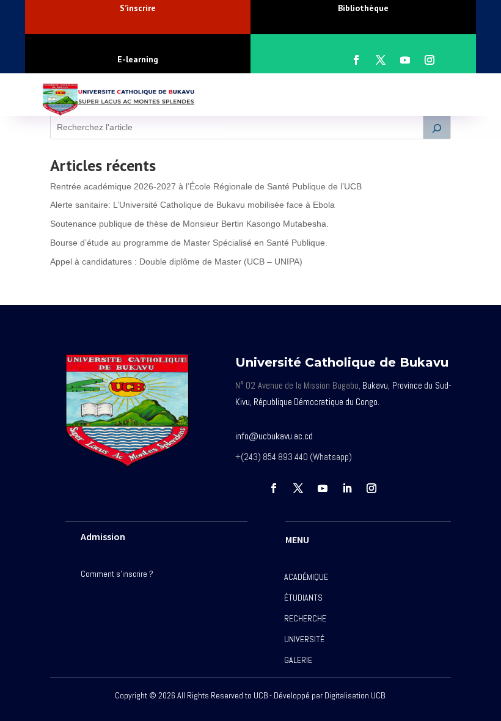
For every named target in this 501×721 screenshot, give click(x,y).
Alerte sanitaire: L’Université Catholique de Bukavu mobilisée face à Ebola (192, 205)
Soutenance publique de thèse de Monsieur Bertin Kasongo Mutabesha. (189, 224)
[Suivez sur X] (380, 60)
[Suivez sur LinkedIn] (347, 488)
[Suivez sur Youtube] (405, 60)
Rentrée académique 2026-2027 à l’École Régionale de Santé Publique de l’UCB (206, 186)
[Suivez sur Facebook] (356, 60)
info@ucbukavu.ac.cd (274, 436)
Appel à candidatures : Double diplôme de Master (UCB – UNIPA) (176, 261)
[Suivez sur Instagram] (429, 60)
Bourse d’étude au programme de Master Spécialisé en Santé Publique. (188, 242)
